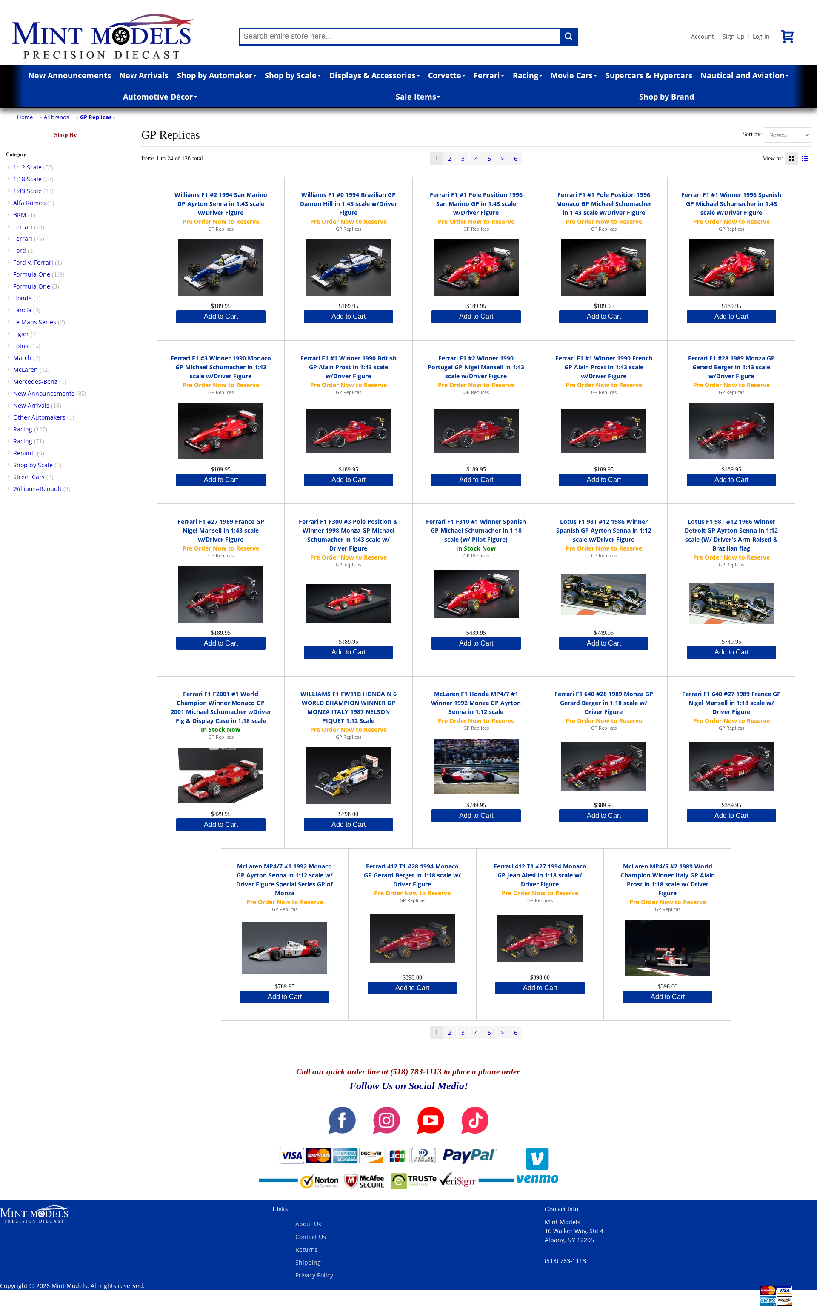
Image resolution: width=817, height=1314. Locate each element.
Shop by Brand (666, 96)
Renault (24, 453)
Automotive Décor (158, 96)
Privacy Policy (314, 1275)
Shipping (308, 1262)
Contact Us (310, 1237)
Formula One (31, 274)
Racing (525, 75)
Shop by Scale (291, 75)
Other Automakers (39, 417)
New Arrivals (144, 75)
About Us (308, 1224)
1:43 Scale (27, 191)
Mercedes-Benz (35, 381)
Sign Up (734, 36)
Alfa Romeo (29, 203)
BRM (19, 215)
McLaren (25, 370)
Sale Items (416, 96)
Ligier (21, 334)
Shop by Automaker (214, 75)
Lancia (22, 310)
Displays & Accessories (372, 75)
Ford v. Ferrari (33, 262)
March (22, 358)
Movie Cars (572, 75)
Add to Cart (221, 316)
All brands (56, 117)
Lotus (21, 346)
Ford (19, 250)
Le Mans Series (34, 322)
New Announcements (69, 75)
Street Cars (29, 477)
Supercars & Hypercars (649, 75)
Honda (22, 298)
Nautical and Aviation (742, 75)
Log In (761, 36)
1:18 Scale (27, 179)
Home (25, 117)
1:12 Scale (27, 167)
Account (702, 36)
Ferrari (487, 75)
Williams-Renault (37, 489)
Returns (306, 1249)
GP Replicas (95, 117)
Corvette (444, 75)
